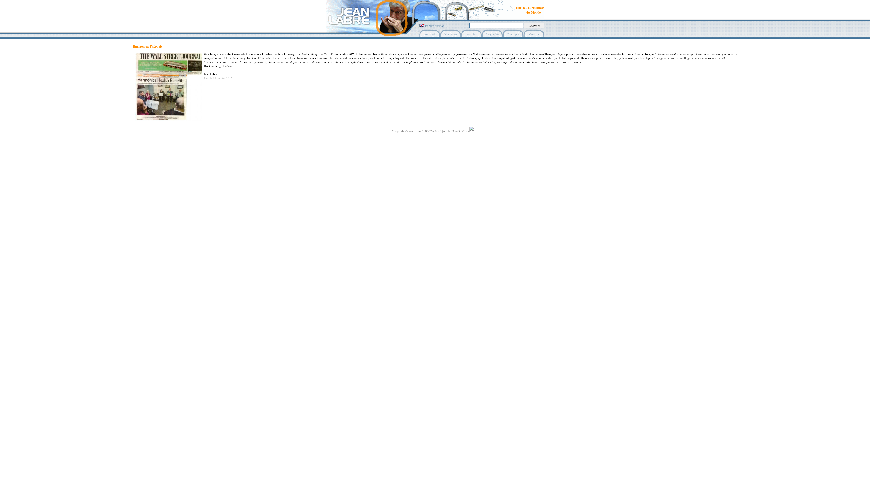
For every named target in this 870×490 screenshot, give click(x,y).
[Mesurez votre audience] (473, 131)
